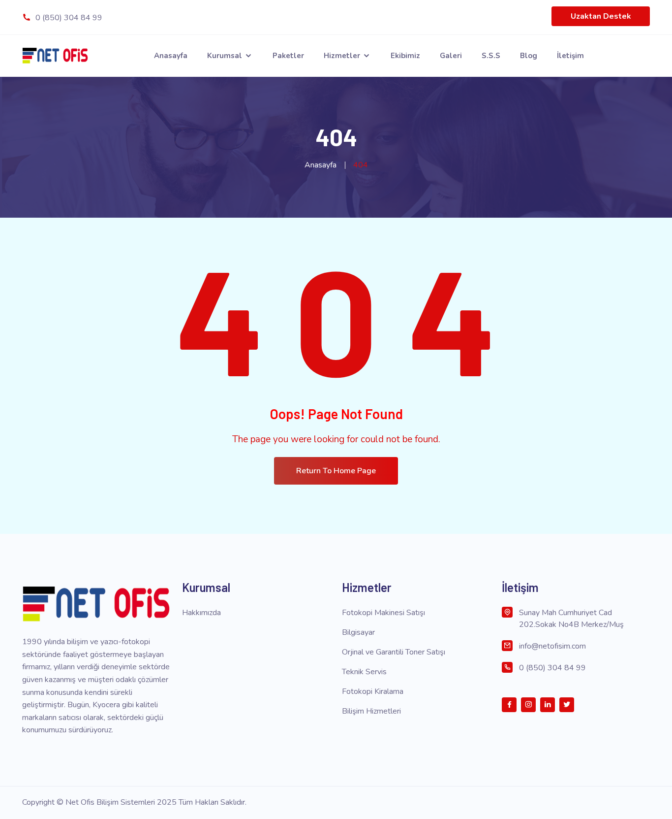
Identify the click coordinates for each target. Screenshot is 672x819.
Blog (528, 56)
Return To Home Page (336, 470)
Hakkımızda (201, 612)
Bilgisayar (358, 632)
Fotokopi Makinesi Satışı (383, 612)
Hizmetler (343, 56)
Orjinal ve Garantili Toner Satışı (393, 652)
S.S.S (491, 56)
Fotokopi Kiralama (372, 691)
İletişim (570, 56)
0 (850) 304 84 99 (67, 17)
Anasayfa (170, 56)
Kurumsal (225, 56)
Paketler (288, 56)
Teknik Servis (364, 671)
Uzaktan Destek (601, 16)
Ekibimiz (405, 56)
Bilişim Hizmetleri (371, 711)
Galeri (451, 56)
